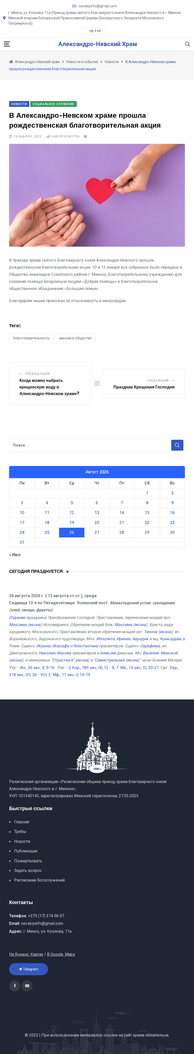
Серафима (150, 645)
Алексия (108, 653)
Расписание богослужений (39, 880)
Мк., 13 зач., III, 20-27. (140, 667)
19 (71, 522)
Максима (18, 624)
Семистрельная (110, 660)
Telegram (30, 969)
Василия (151, 653)
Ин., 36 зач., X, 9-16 (37, 667)
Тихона (150, 631)
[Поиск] (187, 44)
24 (22, 532)
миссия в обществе (75, 338)
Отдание (17, 617)
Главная (21, 821)
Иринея (123, 638)
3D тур (95, 31)
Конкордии (170, 638)
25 (47, 532)
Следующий (158, 380)
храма (138, 1035)
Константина (86, 645)
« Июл (14, 554)
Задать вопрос (28, 870)
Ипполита (105, 638)
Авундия (140, 638)
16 (172, 512)
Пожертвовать (28, 860)
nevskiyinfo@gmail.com (98, 6)
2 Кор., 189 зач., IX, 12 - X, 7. (94, 667)
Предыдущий (37, 374)
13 (97, 512)
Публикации (25, 851)
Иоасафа (60, 645)
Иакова (64, 653)
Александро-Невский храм (97, 44)
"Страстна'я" (62, 660)
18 (47, 522)
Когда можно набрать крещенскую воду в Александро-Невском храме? (49, 387)
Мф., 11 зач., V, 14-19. (72, 674)
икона (34, 624)
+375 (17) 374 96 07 (46, 915)
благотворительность (31, 338)
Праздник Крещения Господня (144, 387)
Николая (47, 653)
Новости (22, 841)
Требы (20, 831)
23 (172, 522)
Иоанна (43, 645)
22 (147, 522)
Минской (169, 653)
